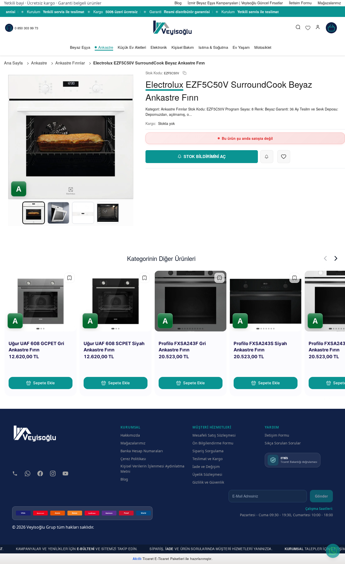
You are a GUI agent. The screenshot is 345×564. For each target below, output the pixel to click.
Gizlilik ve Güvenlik (208, 482)
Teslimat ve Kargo (207, 458)
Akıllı (137, 558)
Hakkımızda (130, 435)
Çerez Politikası (133, 458)
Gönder (321, 496)
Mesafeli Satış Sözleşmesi (214, 435)
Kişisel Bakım (182, 47)
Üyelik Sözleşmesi (207, 474)
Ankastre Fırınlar (70, 63)
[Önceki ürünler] (325, 258)
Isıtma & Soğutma (213, 47)
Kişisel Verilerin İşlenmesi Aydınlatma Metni (152, 469)
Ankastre (105, 47)
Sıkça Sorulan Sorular (283, 443)
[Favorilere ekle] (69, 278)
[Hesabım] (318, 28)
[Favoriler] (308, 28)
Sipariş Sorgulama (208, 450)
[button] (318, 28)
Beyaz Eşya (80, 47)
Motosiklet (262, 47)
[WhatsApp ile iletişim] (333, 551)
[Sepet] (331, 27)
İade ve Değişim (206, 466)
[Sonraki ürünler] (336, 258)
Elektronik (159, 47)
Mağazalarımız (132, 443)
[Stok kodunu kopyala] (184, 73)
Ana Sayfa (13, 63)
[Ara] (298, 28)
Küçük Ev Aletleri (132, 47)
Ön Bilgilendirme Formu (212, 443)
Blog (124, 479)
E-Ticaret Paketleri (169, 558)
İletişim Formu (277, 435)
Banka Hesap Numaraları (141, 450)
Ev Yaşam (241, 47)
